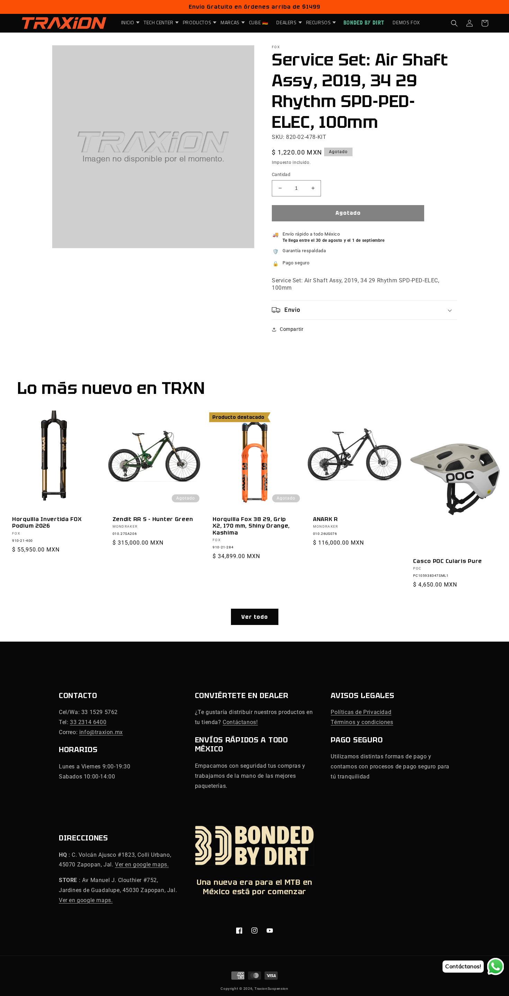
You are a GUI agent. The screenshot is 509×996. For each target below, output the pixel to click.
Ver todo (254, 617)
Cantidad (281, 174)
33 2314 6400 (88, 722)
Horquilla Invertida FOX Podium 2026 (47, 522)
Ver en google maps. (142, 864)
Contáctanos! (240, 722)
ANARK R (325, 519)
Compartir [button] (291, 329)
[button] (128, 22)
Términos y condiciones (362, 722)
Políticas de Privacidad (361, 712)
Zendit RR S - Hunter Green (153, 519)
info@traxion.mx (101, 732)
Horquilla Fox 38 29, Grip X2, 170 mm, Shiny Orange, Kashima (251, 526)
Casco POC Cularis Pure (447, 561)
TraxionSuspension (271, 988)
